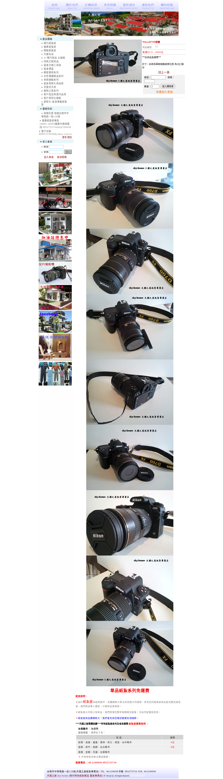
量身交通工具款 (52, 65)
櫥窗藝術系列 (51, 72)
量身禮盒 (49, 68)
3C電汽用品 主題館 (54, 57)
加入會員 (49, 157)
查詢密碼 (62, 157)
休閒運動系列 (51, 79)
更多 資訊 (67, 137)
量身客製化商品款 (54, 83)
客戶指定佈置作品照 (55, 94)
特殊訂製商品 (51, 61)
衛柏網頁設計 (138, 775)
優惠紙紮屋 (50, 46)
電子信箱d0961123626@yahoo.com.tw (55, 132)
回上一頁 (164, 72)
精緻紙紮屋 (50, 50)
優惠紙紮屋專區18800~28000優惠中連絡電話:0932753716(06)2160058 (55, 123)
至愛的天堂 (50, 87)
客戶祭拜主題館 (52, 98)
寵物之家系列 (51, 90)
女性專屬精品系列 (54, 76)
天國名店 (49, 54)
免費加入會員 (164, 91)
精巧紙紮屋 (50, 43)
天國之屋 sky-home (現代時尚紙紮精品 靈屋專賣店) (75, 775)
